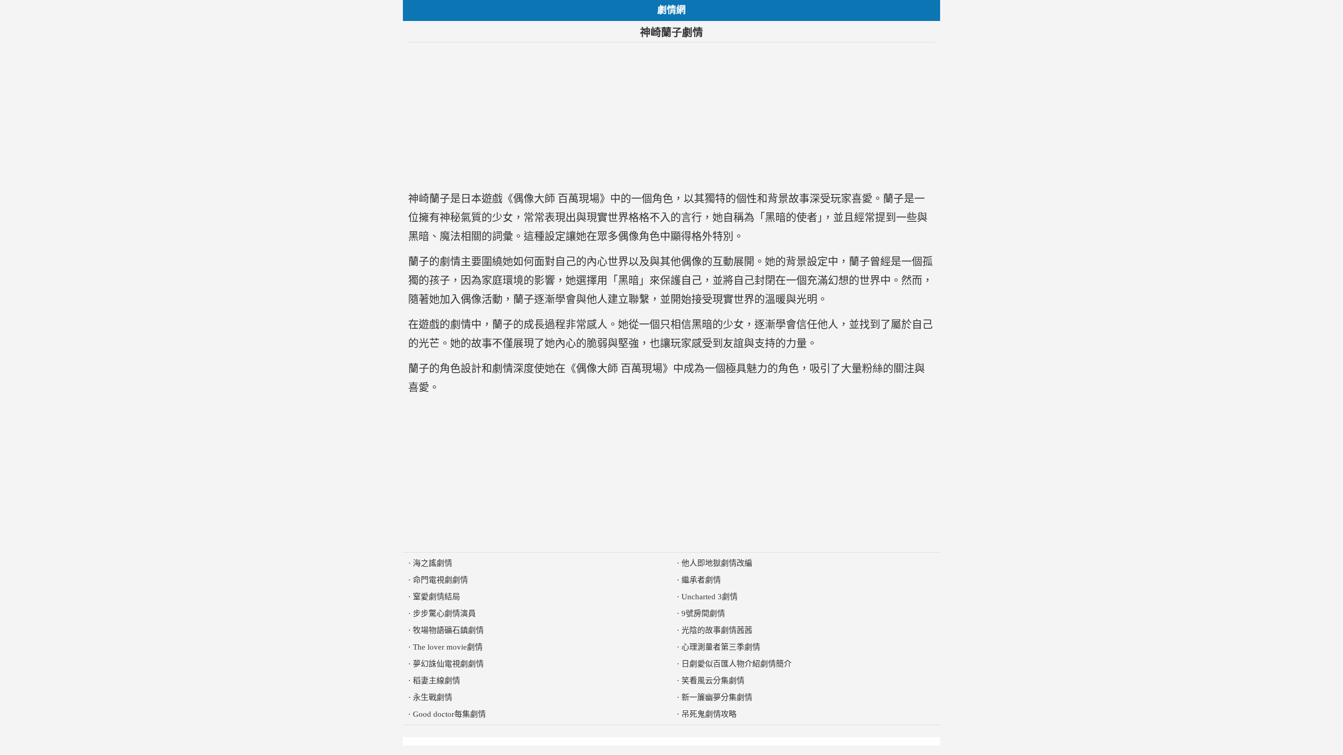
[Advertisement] (671, 115)
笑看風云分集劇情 (712, 680)
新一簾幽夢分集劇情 (716, 697)
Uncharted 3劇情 (709, 596)
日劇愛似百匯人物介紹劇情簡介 (736, 664)
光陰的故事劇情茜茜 (716, 630)
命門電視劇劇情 (440, 580)
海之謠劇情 (432, 563)
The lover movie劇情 (448, 647)
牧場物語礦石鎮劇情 (448, 630)
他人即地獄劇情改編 (716, 563)
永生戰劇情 (432, 697)
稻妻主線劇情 (436, 680)
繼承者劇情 (701, 580)
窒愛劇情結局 (436, 596)
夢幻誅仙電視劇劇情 (448, 664)
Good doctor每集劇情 (449, 714)
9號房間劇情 (703, 613)
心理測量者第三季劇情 (720, 647)
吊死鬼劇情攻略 (709, 714)
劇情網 (671, 10)
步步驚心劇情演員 (444, 613)
